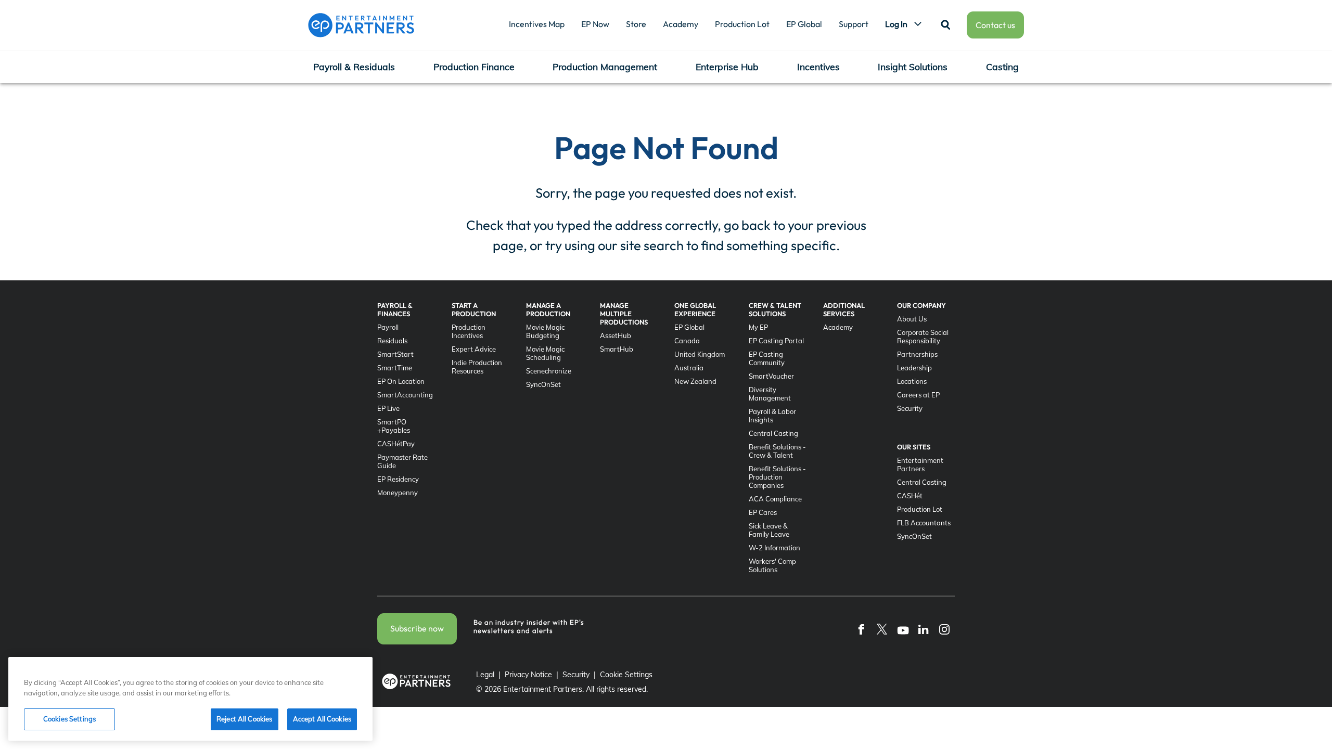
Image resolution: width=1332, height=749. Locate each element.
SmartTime (394, 368)
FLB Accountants (924, 523)
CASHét (910, 496)
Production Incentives (468, 331)
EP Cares (763, 512)
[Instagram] (944, 628)
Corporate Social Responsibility (923, 336)
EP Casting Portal (776, 341)
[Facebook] (861, 628)
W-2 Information (774, 548)
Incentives (818, 66)
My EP (758, 327)
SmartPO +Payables (393, 426)
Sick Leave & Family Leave (769, 530)
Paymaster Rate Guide (402, 461)
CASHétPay (396, 444)
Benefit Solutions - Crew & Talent (777, 451)
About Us (912, 319)
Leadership (914, 368)
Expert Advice (474, 349)
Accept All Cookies (322, 719)
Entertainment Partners (920, 464)
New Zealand (695, 381)
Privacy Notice (528, 674)
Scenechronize (548, 371)
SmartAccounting (405, 395)
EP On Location (401, 381)
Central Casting (773, 433)
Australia (688, 368)
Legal (485, 674)
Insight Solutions (912, 66)
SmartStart (395, 354)
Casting (1002, 66)
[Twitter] (882, 628)
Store (636, 24)
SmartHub (616, 349)
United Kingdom (699, 354)
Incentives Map (537, 24)
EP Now (595, 24)
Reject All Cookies (244, 719)
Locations (912, 381)
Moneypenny (397, 492)
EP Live (388, 408)
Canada (687, 341)
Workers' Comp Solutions (772, 565)
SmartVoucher (771, 376)
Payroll (388, 327)
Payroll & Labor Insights (772, 415)
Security (910, 408)
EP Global (804, 24)
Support (853, 24)
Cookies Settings (69, 719)
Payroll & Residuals (354, 66)
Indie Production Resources (477, 366)
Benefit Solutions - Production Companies (777, 476)
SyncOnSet (543, 384)
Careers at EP (918, 395)
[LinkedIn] (923, 628)
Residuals (392, 341)
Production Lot (742, 24)
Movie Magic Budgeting (545, 331)
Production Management (605, 66)
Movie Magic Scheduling (545, 353)
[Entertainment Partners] (361, 25)
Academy (680, 24)
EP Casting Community (767, 358)
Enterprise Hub (727, 66)
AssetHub (615, 335)
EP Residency (398, 479)
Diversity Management (770, 393)
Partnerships (917, 354)
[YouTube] (902, 628)
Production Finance (474, 66)
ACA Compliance (775, 499)
